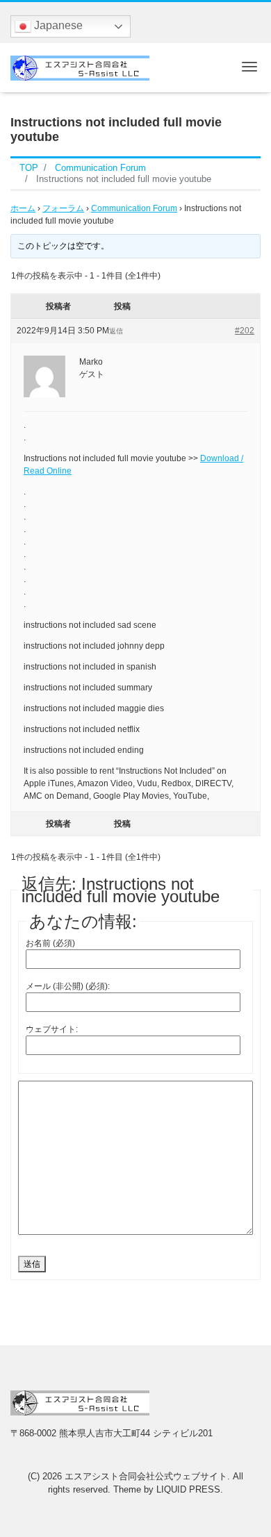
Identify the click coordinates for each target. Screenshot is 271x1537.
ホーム (22, 208)
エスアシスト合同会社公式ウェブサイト (146, 1476)
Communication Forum (134, 208)
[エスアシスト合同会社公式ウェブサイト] (79, 66)
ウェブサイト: (52, 1029)
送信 (32, 1264)
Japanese (57, 25)
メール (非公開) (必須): (68, 986)
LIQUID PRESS (188, 1489)
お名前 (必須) (50, 943)
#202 (244, 330)
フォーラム (63, 208)
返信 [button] (116, 331)
